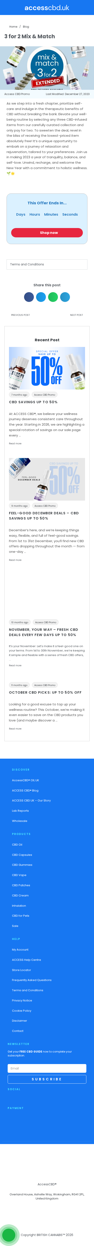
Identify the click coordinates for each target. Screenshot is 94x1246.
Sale (15, 926)
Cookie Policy (21, 1011)
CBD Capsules (22, 855)
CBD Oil (17, 845)
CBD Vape (19, 875)
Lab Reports (20, 811)
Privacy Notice (22, 1000)
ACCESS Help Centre (26, 960)
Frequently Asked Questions (32, 980)
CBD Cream (20, 895)
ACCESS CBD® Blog (25, 790)
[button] (9, 7)
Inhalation (19, 906)
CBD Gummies (22, 865)
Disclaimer (19, 1021)
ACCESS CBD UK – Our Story (31, 800)
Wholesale (19, 821)
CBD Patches (21, 885)
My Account (20, 950)
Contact (17, 1031)
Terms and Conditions (27, 264)
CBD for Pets (20, 916)
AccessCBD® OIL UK (25, 780)
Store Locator (21, 970)
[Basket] (88, 7)
